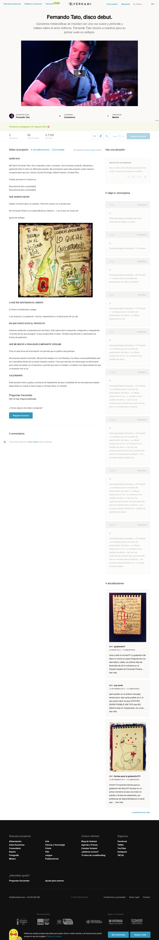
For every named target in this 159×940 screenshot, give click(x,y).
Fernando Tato (23, 117)
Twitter (121, 844)
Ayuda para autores (54, 880)
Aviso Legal (134, 897)
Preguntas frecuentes (19, 880)
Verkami (80, 4)
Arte (47, 841)
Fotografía (14, 855)
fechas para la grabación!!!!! (124, 776)
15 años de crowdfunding (93, 855)
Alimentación (15, 841)
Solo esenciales (118, 934)
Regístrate (125, 4)
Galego (92, 150)
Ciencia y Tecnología (55, 844)
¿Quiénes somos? (90, 851)
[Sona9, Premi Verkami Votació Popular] (137, 921)
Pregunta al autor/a (21, 415)
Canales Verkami (89, 848)
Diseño (12, 851)
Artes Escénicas (16, 844)
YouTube (122, 848)
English (87, 150)
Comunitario (15, 848)
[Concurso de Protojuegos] (94, 921)
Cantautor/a (69, 117)
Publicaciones (52, 858)
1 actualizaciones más (140, 812)
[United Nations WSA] (65, 921)
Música (12, 858)
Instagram (122, 851)
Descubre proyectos (12, 3)
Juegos (48, 855)
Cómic (48, 848)
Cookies (146, 897)
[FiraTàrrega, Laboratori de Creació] (116, 921)
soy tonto (116, 685)
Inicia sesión (112, 4)
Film (47, 851)
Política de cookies (54, 936)
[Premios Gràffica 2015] (22, 921)
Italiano (99, 150)
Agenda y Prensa (89, 844)
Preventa (49, 3)
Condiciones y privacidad (114, 897)
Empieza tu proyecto (33, 3)
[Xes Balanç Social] (43, 921)
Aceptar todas (140, 934)
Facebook (122, 841)
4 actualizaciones (40, 149)
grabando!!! (117, 646)
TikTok (121, 855)
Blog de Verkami (89, 841)
